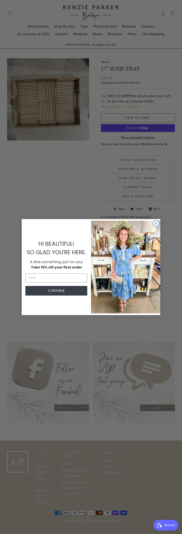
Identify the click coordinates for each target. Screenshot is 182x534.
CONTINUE (56, 290)
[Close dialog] (156, 223)
